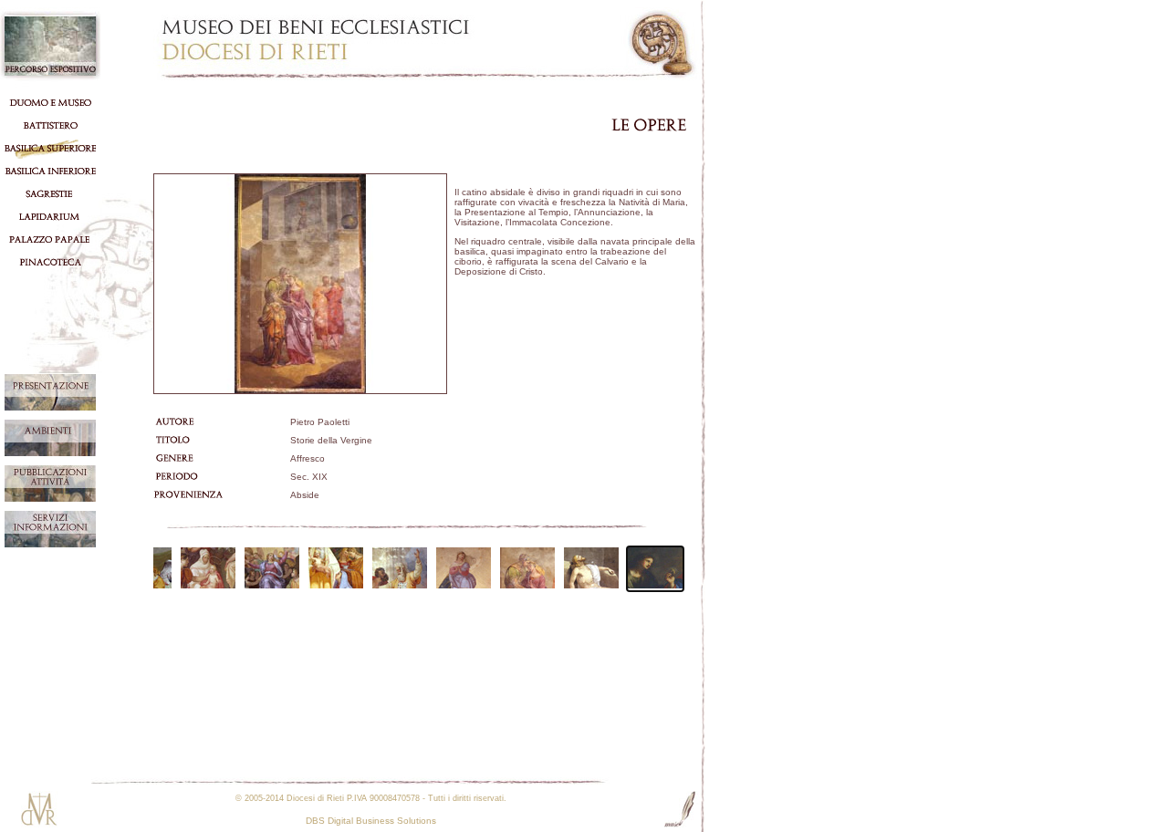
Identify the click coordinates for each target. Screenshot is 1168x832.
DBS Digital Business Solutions (371, 821)
